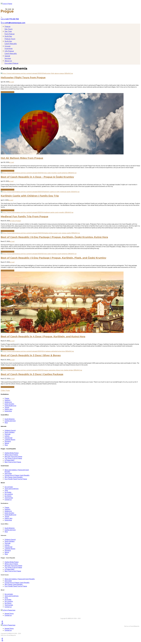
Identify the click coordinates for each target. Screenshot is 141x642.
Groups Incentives (8, 47)
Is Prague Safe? (9, 460)
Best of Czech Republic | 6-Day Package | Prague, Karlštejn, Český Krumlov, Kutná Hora (54, 237)
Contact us (8, 499)
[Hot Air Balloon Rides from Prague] (62, 154)
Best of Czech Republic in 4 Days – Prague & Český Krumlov (37, 177)
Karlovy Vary (8, 409)
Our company (9, 487)
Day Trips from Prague (9, 32)
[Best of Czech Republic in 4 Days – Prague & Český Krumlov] (38, 173)
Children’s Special (10, 430)
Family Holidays (9, 432)
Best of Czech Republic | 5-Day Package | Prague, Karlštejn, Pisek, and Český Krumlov (53, 257)
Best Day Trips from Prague (13, 456)
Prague (7, 398)
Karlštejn (7, 400)
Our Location (9, 494)
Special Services (8, 57)
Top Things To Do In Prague (13, 458)
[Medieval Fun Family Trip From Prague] (37, 212)
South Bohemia (9, 419)
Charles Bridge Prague (12, 453)
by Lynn (11, 82)
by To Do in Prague (15, 221)
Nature (7, 443)
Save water (8, 473)
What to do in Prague (11, 454)
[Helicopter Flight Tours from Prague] (37, 73)
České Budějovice (10, 405)
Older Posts (5, 390)
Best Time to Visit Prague (13, 462)
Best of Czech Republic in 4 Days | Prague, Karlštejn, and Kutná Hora (43, 336)
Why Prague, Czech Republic (14, 477)
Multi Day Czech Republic (11, 42)
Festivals (7, 434)
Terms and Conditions (12, 488)
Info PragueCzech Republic (11, 52)
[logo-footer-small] (8, 610)
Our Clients (8, 496)
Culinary (7, 436)
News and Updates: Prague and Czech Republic (20, 579)
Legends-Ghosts (10, 439)
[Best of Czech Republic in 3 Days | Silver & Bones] (37, 351)
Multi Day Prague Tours (10, 37)
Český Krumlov (9, 404)
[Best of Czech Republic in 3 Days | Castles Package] (41, 370)
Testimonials (9, 498)
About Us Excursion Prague (11, 62)
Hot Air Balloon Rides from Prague (22, 158)
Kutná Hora (8, 411)
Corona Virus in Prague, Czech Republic (17, 475)
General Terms (9, 613)
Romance (8, 441)
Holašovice (8, 402)
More (6, 422)
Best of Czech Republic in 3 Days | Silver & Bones (31, 355)
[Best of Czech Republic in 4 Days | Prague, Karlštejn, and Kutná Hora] (62, 332)
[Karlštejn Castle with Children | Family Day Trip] (40, 191)
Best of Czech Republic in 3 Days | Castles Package (32, 374)
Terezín (7, 407)
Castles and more (10, 421)
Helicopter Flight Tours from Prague (23, 77)
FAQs (6, 490)
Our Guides (8, 492)
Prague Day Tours (8, 28)
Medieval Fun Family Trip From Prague (24, 216)
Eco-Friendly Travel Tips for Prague (16, 479)
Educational (8, 438)
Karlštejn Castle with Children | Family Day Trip (30, 195)
